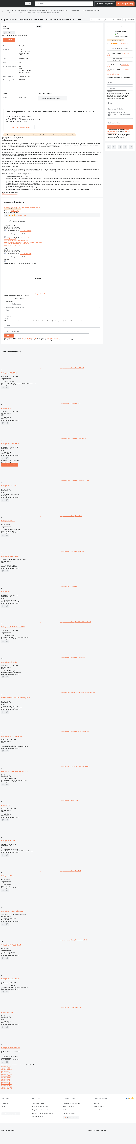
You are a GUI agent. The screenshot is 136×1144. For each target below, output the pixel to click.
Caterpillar (22, 46)
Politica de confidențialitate (40, 1106)
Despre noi (4, 1103)
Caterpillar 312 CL (8, 521)
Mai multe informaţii (113, 74)
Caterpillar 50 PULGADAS (11, 945)
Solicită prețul (10, 33)
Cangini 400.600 (7, 1012)
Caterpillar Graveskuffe (10, 556)
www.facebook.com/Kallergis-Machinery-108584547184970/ (23, 242)
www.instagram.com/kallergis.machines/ (16, 243)
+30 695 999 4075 (25, 254)
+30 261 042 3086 (25, 231)
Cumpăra (9, 39)
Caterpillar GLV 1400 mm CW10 (13, 627)
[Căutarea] (37, 3)
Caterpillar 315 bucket (9, 662)
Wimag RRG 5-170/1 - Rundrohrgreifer (15, 697)
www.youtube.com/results (12, 245)
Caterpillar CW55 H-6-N (10, 444)
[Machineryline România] (11, 3)
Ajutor (3, 1106)
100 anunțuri (15, 211)
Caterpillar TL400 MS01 (10, 979)
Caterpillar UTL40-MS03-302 (12, 736)
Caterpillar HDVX (7, 876)
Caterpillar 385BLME (9, 373)
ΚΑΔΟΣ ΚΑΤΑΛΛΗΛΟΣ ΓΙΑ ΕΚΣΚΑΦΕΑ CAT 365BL (24, 52)
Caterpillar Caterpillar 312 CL (12, 486)
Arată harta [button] (38, 278)
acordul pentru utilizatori (52, 338)
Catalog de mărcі (37, 1116)
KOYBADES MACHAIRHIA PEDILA (14, 771)
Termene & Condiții (38, 1103)
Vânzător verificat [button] (13, 209)
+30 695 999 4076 (25, 237)
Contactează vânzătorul (8, 1110)
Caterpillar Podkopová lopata (12, 911)
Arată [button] (18, 231)
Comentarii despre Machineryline (42, 1113)
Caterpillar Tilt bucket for (10, 1048)
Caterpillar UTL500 (8, 840)
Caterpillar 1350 (7, 408)
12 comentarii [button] (22, 215)
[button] (93, 19)
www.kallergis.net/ (10, 239)
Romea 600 (5, 805)
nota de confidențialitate (29, 338)
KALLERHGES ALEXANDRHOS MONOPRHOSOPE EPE (22, 207)
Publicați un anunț (9, 465)
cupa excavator (23, 58)
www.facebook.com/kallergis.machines (16, 240)
